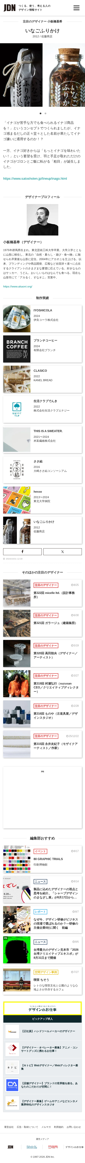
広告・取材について (27, 1127)
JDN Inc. (50, 1157)
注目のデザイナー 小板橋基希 (42, 21)
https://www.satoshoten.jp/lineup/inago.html (35, 178)
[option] (42, 75)
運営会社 (9, 1127)
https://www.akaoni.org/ (17, 286)
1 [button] (40, 114)
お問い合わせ (74, 1127)
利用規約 (58, 1127)
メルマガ (46, 1127)
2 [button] (44, 114)
